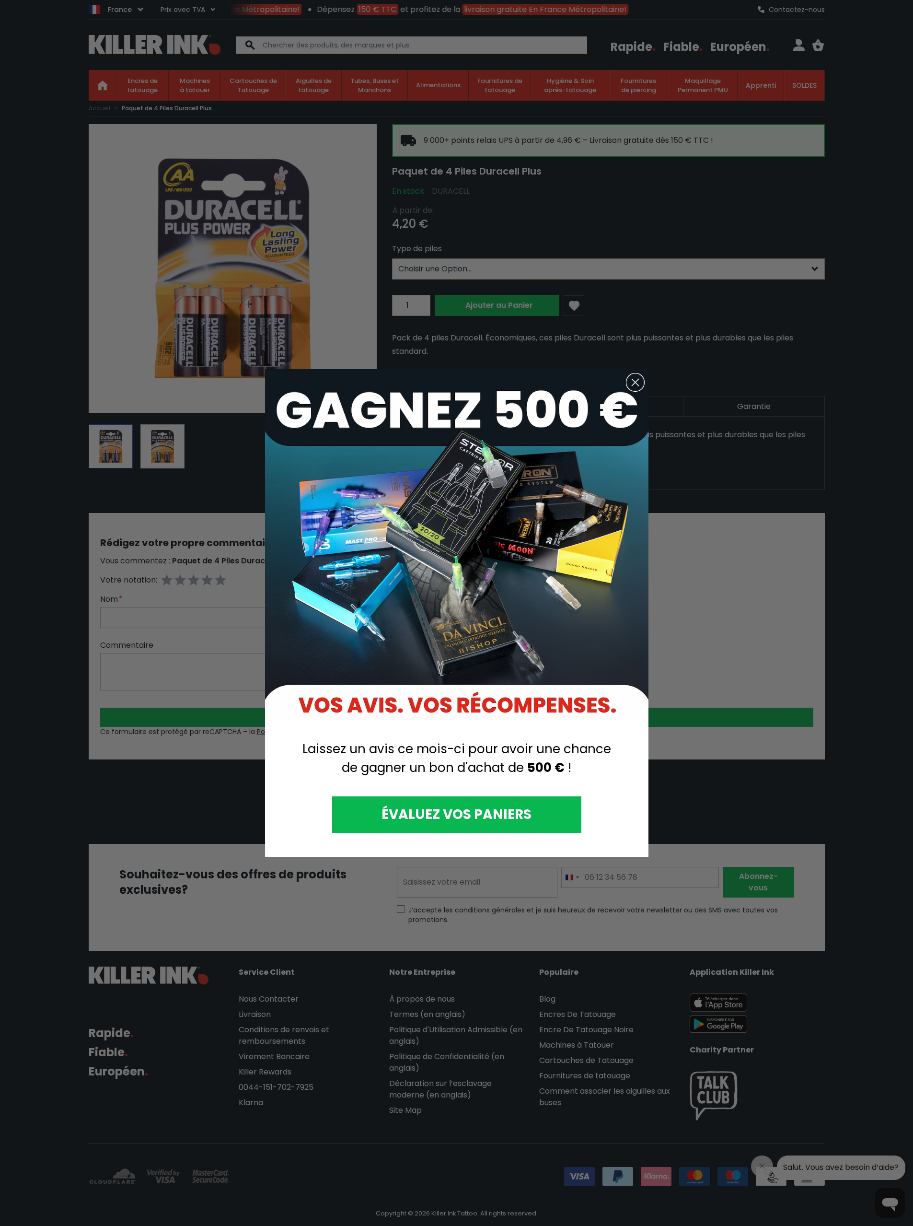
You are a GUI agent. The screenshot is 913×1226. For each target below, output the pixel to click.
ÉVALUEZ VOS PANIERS (456, 814)
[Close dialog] (635, 382)
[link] (456, 545)
